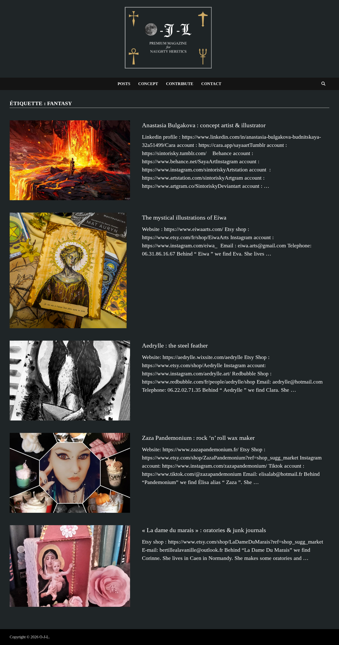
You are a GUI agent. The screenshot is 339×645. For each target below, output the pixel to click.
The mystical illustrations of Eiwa (184, 217)
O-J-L (44, 637)
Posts (124, 84)
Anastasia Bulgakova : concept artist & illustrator (204, 125)
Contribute (179, 84)
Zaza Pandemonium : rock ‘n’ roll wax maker (198, 437)
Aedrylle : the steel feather (175, 345)
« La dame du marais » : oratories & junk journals (204, 530)
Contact (211, 84)
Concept (148, 84)
